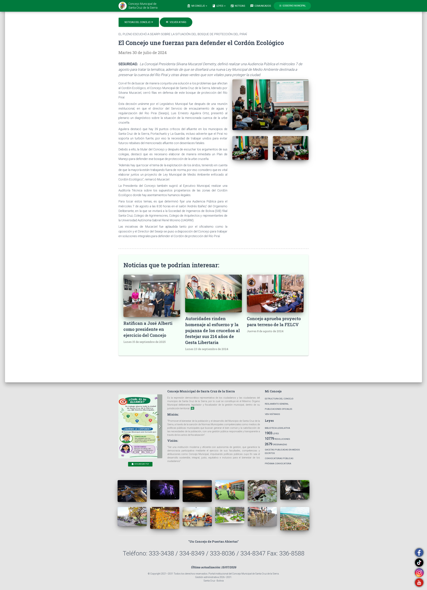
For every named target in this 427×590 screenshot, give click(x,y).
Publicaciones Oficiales (278, 409)
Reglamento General (277, 404)
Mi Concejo (196, 6)
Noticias (238, 6)
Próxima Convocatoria (278, 463)
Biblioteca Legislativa (277, 428)
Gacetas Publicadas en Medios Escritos (282, 451)
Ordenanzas (276, 444)
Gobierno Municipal (292, 5)
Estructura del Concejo (279, 398)
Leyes (218, 6)
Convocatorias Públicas (279, 458)
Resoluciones (277, 439)
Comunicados (260, 6)
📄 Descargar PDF (140, 400)
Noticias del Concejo (138, 22)
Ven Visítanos (272, 414)
